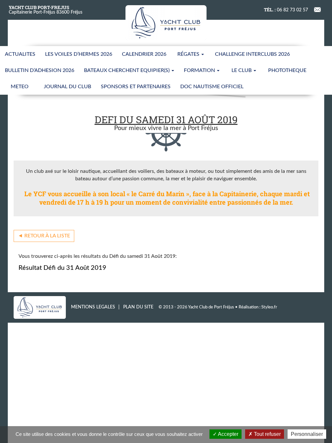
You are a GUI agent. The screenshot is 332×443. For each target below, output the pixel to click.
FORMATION (200, 70)
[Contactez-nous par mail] (318, 9)
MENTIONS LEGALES (93, 307)
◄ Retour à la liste (44, 235)
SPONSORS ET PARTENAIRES (136, 86)
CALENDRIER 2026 (144, 54)
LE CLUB (242, 70)
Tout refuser (267, 434)
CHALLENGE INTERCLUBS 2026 (252, 54)
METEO (20, 86)
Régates (189, 54)
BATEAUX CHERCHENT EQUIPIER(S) (127, 70)
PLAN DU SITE (138, 307)
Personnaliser (307, 434)
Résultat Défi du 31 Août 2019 (62, 268)
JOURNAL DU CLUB (67, 86)
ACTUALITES (20, 54)
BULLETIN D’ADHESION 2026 (39, 70)
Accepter (227, 434)
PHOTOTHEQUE (287, 70)
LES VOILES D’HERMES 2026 (78, 54)
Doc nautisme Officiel (211, 86)
